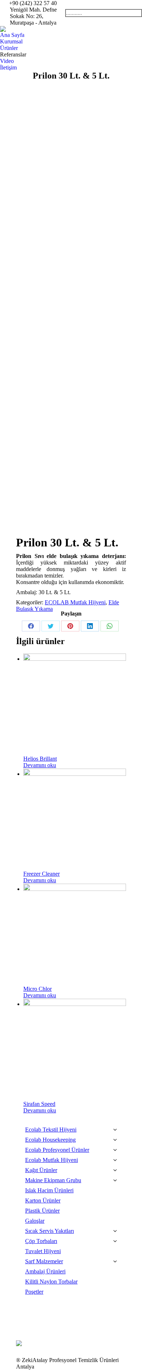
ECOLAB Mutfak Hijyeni (75, 602)
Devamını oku (39, 765)
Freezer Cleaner (41, 874)
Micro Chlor (37, 989)
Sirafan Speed (39, 1104)
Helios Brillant (40, 759)
